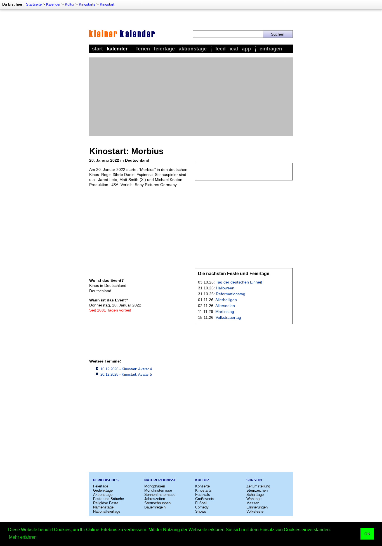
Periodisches (106, 480)
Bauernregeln (155, 507)
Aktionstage (193, 49)
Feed (220, 49)
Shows (200, 511)
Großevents (204, 499)
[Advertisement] (191, 96)
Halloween (225, 288)
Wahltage (253, 499)
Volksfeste (254, 511)
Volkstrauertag (228, 317)
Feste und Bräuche (108, 499)
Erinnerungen (257, 507)
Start (97, 49)
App (246, 49)
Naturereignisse (160, 480)
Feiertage (164, 49)
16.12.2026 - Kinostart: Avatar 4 (126, 369)
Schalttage (255, 494)
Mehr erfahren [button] (23, 537)
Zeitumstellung (258, 486)
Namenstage (103, 507)
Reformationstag (230, 294)
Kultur (69, 4)
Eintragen (271, 49)
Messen (252, 503)
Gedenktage (103, 490)
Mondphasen (154, 486)
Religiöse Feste (105, 503)
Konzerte (202, 486)
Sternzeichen (257, 490)
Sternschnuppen (157, 503)
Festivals (202, 494)
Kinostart (107, 4)
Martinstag (224, 311)
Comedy (202, 507)
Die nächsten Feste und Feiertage (233, 273)
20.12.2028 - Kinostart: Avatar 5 (126, 374)
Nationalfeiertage (106, 511)
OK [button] (367, 534)
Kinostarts (87, 4)
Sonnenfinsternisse (159, 494)
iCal (234, 49)
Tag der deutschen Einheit (239, 282)
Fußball (201, 503)
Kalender (53, 4)
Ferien (143, 49)
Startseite (34, 4)
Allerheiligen (226, 300)
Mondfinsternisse (158, 490)
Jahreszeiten (154, 499)
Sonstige (254, 480)
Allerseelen (225, 305)
